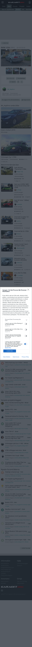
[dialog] (16, 323)
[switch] (25, 324)
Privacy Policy (25, 357)
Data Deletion (6, 357)
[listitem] (16, 320)
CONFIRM (10, 351)
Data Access (16, 357)
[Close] (28, 290)
